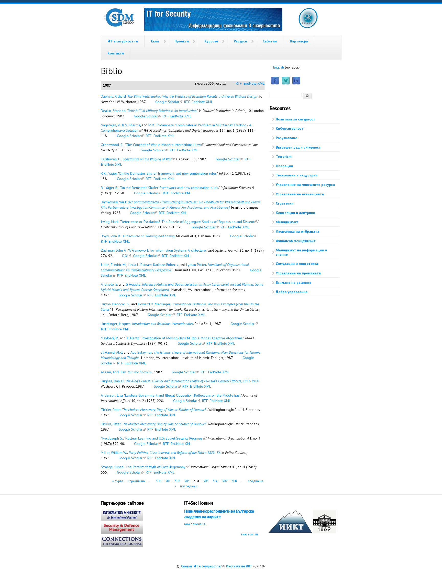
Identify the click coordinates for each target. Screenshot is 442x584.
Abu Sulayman (141, 352)
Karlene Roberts (165, 264)
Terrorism (284, 156)
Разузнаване (286, 138)
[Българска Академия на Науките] (324, 532)
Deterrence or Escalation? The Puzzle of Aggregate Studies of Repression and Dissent (189, 221)
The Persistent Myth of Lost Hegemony (157, 467)
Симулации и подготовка (297, 263)
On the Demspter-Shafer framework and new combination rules (169, 187)
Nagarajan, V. (110, 125)
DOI (126, 255)
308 (234, 481)
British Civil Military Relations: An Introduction (162, 110)
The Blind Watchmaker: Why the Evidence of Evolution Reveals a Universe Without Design (194, 96)
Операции (284, 166)
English (278, 67)
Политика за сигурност (295, 119)
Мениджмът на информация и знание (301, 252)
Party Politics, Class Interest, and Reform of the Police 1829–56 (174, 452)
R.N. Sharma (131, 125)
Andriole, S (109, 284)
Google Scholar (168, 101)
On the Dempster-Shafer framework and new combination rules (168, 173)
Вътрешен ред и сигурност (298, 147)
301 (168, 481)
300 (158, 481)
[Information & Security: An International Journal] (122, 519)
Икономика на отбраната (297, 231)
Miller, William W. (114, 452)
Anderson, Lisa (112, 395)
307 (224, 481)
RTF (239, 83)
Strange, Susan (112, 467)
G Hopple (133, 284)
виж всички (249, 534)
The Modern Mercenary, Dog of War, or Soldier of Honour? (164, 409)
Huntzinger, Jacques (115, 323)
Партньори (299, 41)
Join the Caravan (139, 372)
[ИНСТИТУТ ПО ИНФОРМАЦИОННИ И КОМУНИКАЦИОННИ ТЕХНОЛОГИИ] (290, 532)
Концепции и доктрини (295, 212)
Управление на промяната (298, 273)
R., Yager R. (109, 187)
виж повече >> (194, 524)
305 (205, 481)
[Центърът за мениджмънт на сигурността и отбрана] (118, 25)
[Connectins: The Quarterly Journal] (122, 546)
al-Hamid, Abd (111, 352)
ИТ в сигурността (122, 41)
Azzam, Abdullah (113, 372)
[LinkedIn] (296, 83)
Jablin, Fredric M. (113, 264)
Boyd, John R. (111, 236)
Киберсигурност (289, 128)
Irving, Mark (109, 221)
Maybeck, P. (109, 338)
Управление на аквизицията (300, 194)
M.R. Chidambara (161, 125)
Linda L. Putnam (140, 264)
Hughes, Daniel (112, 381)
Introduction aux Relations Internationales (162, 323)
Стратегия (284, 203)
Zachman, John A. (114, 250)
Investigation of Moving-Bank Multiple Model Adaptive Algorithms (191, 338)
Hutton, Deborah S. (115, 304)
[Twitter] (286, 83)
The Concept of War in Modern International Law (165, 144)
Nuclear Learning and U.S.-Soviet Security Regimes (165, 438)
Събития (270, 41)
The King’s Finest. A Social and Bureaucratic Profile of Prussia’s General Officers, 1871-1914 (192, 381)
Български (293, 67)
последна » (188, 486)
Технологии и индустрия (296, 175)
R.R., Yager (109, 173)
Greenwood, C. (112, 144)
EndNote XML (254, 83)
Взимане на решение (293, 282)
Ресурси (240, 41)
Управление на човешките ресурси (305, 184)
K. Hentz (133, 338)
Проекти (181, 41)
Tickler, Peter (110, 409)
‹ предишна (136, 481)
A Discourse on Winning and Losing (148, 236)
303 (187, 481)
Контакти (115, 53)
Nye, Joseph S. (112, 438)
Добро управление (291, 291)
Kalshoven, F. (111, 159)
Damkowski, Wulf (113, 202)
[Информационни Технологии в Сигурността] (213, 20)
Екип (155, 41)
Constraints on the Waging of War (149, 159)
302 (177, 481)
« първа (118, 481)
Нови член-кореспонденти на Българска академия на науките (219, 513)
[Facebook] (275, 83)
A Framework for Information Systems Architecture (167, 250)
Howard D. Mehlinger (154, 304)
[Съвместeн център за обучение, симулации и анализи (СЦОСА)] (308, 27)
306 (215, 481)
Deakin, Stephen (113, 110)
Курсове (211, 41)
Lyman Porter (196, 264)
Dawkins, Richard (113, 96)
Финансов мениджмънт (296, 241)
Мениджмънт (287, 222)
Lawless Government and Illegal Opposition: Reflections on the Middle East (182, 395)
